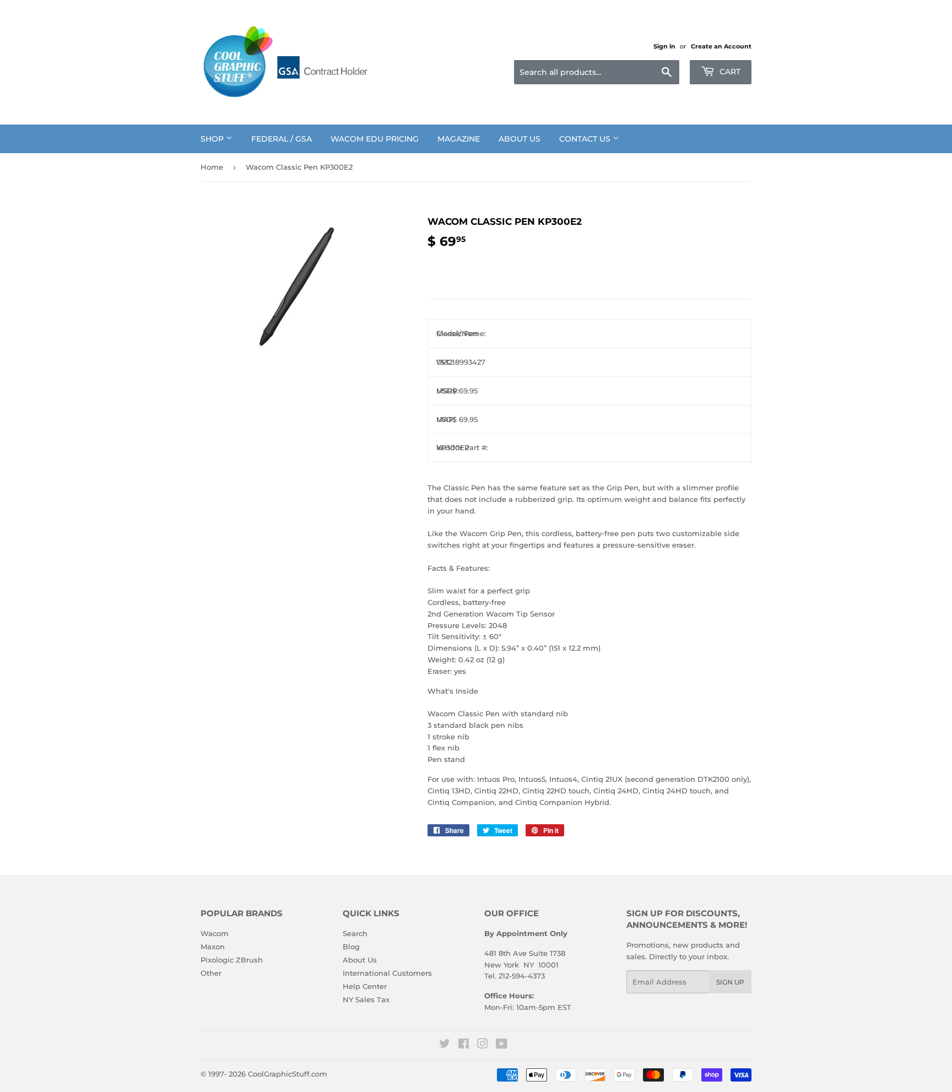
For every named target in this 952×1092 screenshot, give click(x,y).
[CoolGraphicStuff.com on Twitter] (444, 1045)
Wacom (215, 933)
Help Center (365, 986)
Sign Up (730, 982)
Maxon (213, 946)
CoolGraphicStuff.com (287, 1073)
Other (211, 973)
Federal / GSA (281, 139)
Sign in (664, 46)
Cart (728, 72)
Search (355, 933)
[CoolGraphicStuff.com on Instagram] (482, 1045)
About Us (519, 139)
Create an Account (721, 46)
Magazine (458, 139)
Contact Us (586, 139)
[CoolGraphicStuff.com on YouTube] (501, 1045)
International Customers (387, 973)
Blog (351, 946)
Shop (213, 139)
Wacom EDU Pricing (375, 139)
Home (212, 167)
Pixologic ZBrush (232, 959)
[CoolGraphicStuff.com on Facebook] (463, 1045)
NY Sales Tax (366, 999)
